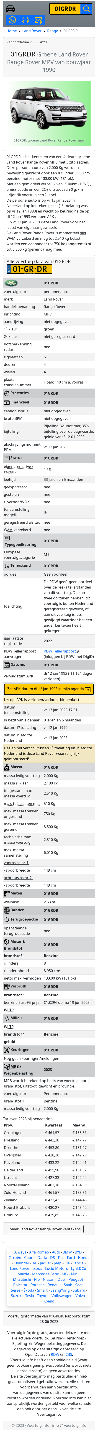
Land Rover (32, 30)
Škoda (28, 1290)
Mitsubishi (22, 1279)
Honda (84, 1257)
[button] (12, 20)
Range (52, 30)
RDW (55, 1354)
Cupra (29, 1257)
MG (65, 1273)
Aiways (20, 1252)
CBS (68, 1354)
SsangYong (60, 1290)
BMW (67, 1252)
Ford (71, 1257)
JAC (34, 1263)
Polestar (20, 1284)
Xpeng (49, 1301)
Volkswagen (62, 1295)
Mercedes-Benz (45, 1273)
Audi (56, 1252)
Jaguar (45, 1263)
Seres (16, 1290)
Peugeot (76, 1279)
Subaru (79, 1290)
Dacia (42, 1257)
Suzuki (16, 1295)
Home (11, 30)
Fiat (61, 1257)
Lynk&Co (78, 1268)
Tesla (29, 1295)
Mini (74, 1273)
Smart (42, 1290)
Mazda (23, 1273)
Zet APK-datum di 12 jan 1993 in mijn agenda (46, 689)
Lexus (37, 1268)
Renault (54, 1284)
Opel (61, 1279)
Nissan (48, 1279)
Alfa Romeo (39, 1252)
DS (52, 1257)
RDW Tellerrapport (60, 651)
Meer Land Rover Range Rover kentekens (45, 1229)
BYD (78, 1252)
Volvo (80, 1295)
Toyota (43, 1295)
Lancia (78, 1263)
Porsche (38, 1284)
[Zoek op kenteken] (86, 9)
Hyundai (21, 1263)
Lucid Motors (56, 1268)
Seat (79, 1284)
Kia (67, 1263)
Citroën (14, 1257)
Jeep (58, 1263)
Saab (68, 1284)
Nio (37, 1279)
